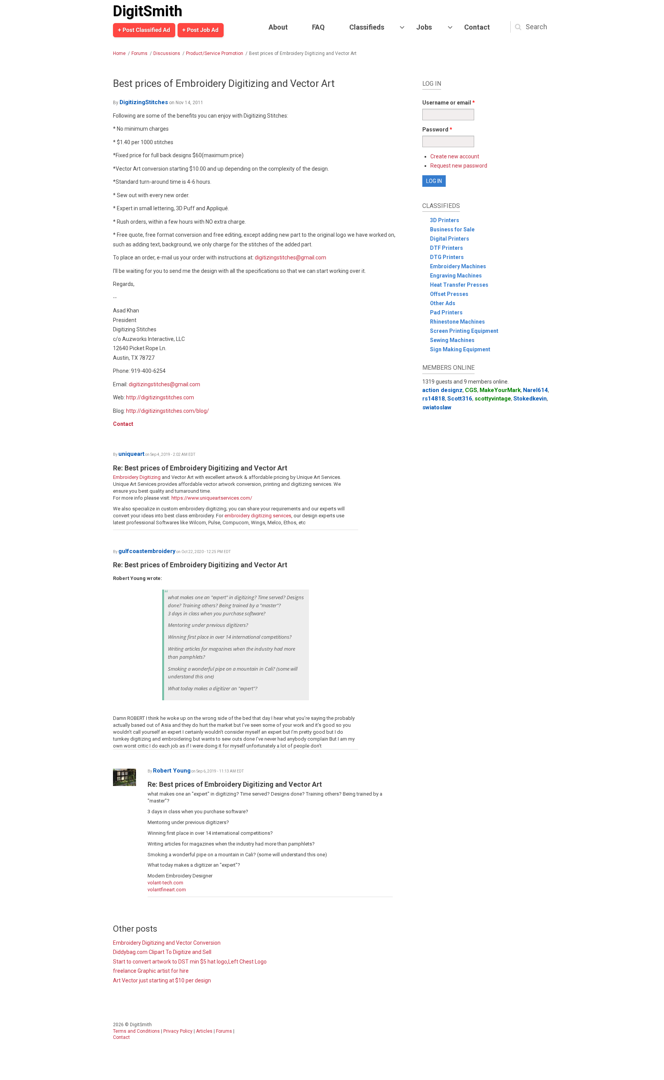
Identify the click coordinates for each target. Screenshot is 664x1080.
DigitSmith (147, 11)
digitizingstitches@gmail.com (290, 257)
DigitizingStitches (144, 102)
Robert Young (172, 770)
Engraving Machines (456, 275)
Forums (139, 53)
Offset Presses (449, 294)
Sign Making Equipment (460, 349)
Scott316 (459, 398)
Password (437, 129)
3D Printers (444, 220)
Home (119, 53)
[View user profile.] (128, 777)
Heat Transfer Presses (459, 285)
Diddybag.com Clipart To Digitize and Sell (162, 952)
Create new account (454, 156)
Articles (204, 1031)
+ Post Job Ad (201, 30)
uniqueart (131, 453)
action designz (442, 390)
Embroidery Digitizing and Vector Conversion (167, 943)
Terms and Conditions (136, 1031)
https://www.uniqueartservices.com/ (211, 498)
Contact (477, 27)
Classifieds (366, 27)
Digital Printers (449, 239)
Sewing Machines (452, 340)
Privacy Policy (178, 1031)
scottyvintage (493, 398)
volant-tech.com (165, 883)
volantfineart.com (167, 889)
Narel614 (535, 390)
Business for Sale (452, 229)
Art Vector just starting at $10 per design (162, 980)
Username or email (448, 103)
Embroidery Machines (458, 266)
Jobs (424, 27)
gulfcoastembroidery (147, 551)
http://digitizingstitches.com (160, 397)
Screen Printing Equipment (464, 331)
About (278, 27)
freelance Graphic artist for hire (151, 971)
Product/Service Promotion (214, 53)
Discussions (166, 53)
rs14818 (433, 398)
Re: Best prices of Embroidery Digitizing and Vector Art (200, 468)
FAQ (318, 27)
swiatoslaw (437, 407)
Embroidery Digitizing (137, 477)
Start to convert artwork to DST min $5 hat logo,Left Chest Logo (190, 962)
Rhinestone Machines (457, 322)
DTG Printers (447, 257)
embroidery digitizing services (257, 515)
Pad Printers (446, 312)
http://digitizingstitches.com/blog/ (167, 411)
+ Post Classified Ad (144, 30)
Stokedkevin (530, 398)
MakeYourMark (500, 390)
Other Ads (442, 303)
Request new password (458, 166)
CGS (471, 390)
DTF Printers (446, 248)
